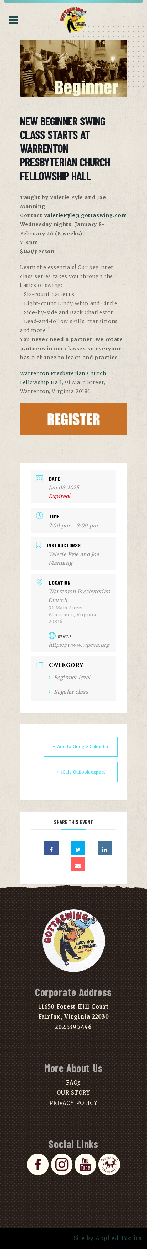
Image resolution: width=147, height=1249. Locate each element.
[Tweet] (78, 848)
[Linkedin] (105, 848)
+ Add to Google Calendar (80, 746)
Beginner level (72, 677)
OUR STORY (73, 1092)
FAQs (73, 1082)
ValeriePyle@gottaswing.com (85, 215)
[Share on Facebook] (51, 848)
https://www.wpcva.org (79, 645)
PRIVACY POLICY (73, 1103)
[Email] (78, 864)
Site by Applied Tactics (108, 1238)
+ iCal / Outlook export (80, 772)
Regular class (71, 692)
